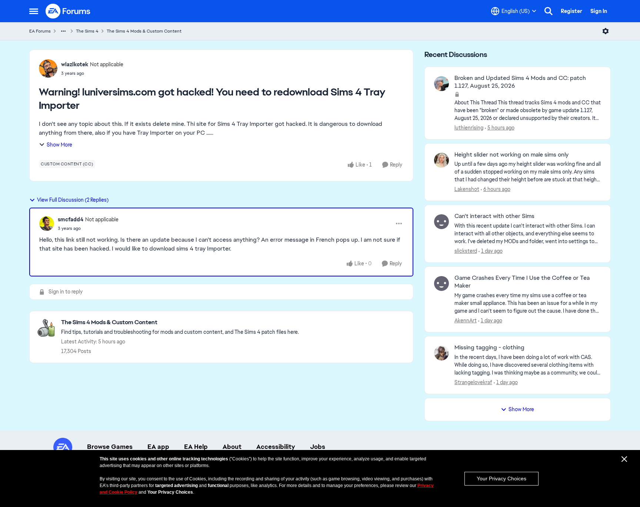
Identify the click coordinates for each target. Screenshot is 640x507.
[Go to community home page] (68, 11)
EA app (158, 447)
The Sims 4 (87, 31)
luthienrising (468, 127)
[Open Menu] (605, 31)
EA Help (196, 447)
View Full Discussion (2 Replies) (73, 200)
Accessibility (275, 447)
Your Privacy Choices (501, 478)
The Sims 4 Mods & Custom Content (144, 31)
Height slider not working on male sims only (511, 154)
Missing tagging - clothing (489, 347)
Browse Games (110, 447)
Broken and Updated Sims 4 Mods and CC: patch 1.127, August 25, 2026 (520, 82)
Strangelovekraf (473, 382)
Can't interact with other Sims (494, 216)
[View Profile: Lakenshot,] (441, 160)
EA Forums (40, 31)
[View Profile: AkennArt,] (441, 283)
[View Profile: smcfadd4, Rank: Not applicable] (46, 223)
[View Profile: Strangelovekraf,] (441, 353)
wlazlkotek (74, 64)
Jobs (317, 447)
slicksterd (465, 251)
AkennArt (465, 320)
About (232, 447)
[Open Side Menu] (34, 11)
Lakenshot (466, 189)
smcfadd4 (70, 219)
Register (571, 11)
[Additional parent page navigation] (63, 31)
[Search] (548, 11)
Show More (59, 144)
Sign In (598, 11)
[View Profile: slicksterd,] (441, 221)
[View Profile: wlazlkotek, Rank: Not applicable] (48, 68)
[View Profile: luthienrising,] (441, 83)
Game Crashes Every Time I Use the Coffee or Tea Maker (522, 281)
